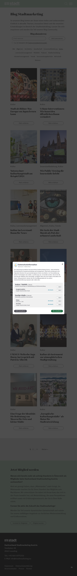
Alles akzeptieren (57, 311)
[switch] (59, 287)
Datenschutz (27, 266)
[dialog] (38, 288)
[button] (57, 287)
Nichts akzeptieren (20, 311)
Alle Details (50, 290)
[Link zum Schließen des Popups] (62, 264)
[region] (38, 295)
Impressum (20, 266)
